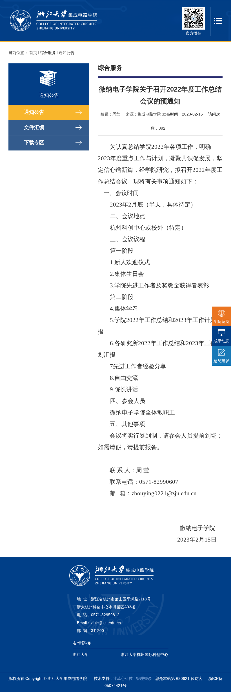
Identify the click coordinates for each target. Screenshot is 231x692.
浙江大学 (80, 654)
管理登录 (144, 678)
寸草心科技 (123, 678)
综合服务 (48, 52)
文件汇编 (34, 127)
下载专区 (34, 142)
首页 (33, 52)
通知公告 (66, 52)
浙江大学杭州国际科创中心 (144, 654)
